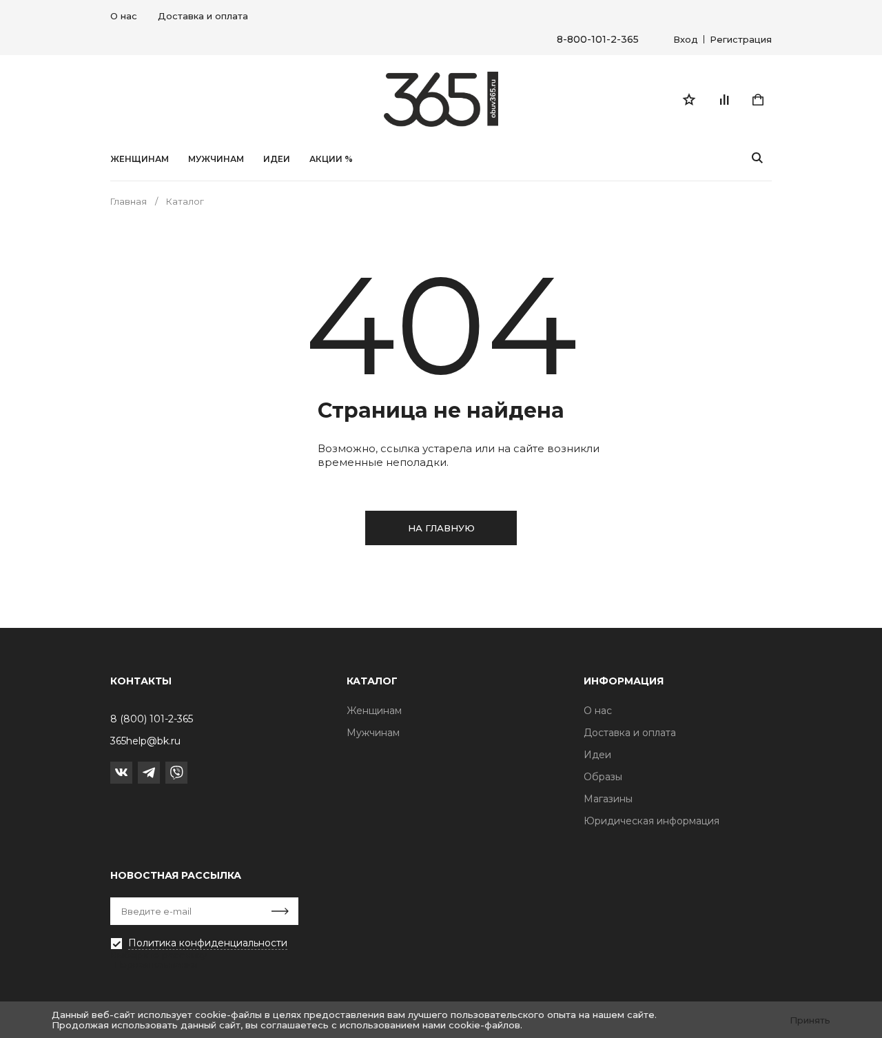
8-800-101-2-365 (598, 39)
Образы (603, 777)
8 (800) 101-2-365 (151, 719)
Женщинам (139, 159)
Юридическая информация (651, 821)
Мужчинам (216, 159)
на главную (441, 527)
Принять (810, 1020)
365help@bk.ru (145, 741)
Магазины (608, 799)
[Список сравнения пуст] (723, 99)
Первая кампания (155, 964)
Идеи (597, 755)
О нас (123, 15)
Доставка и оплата (203, 15)
